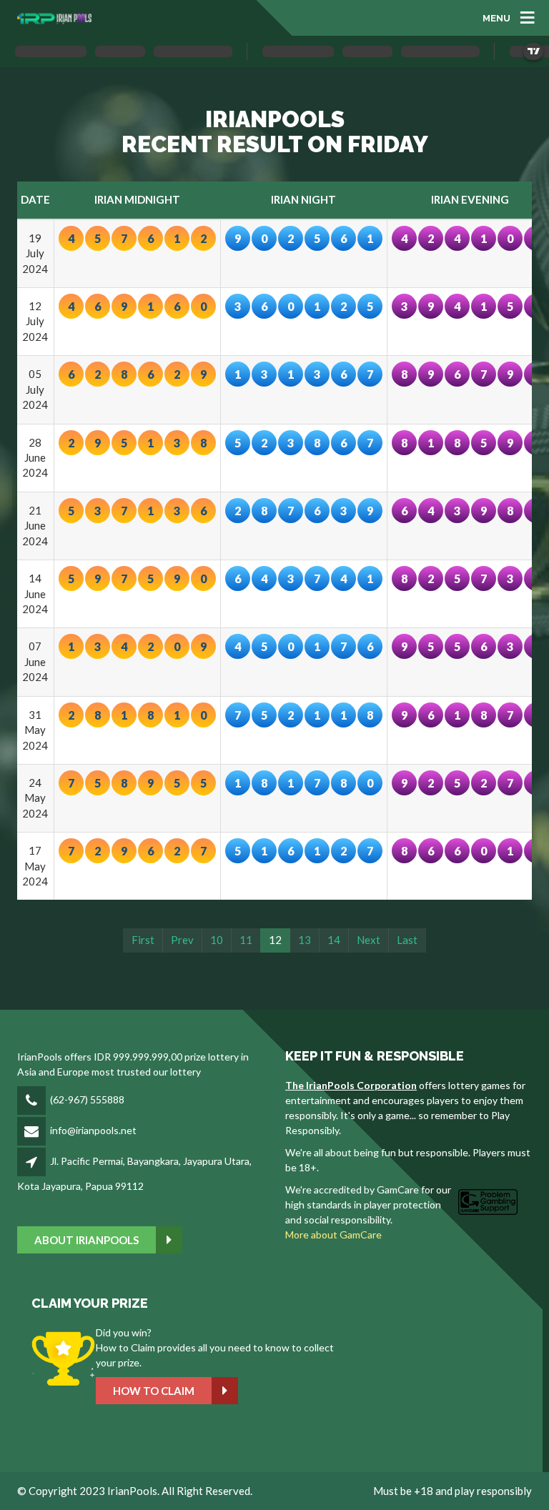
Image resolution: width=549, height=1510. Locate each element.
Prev (182, 939)
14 (333, 939)
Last (407, 939)
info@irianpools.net (93, 1130)
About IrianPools (86, 1239)
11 (245, 939)
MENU (496, 17)
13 (304, 939)
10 (216, 939)
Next (368, 939)
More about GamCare (333, 1234)
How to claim (153, 1390)
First (143, 939)
